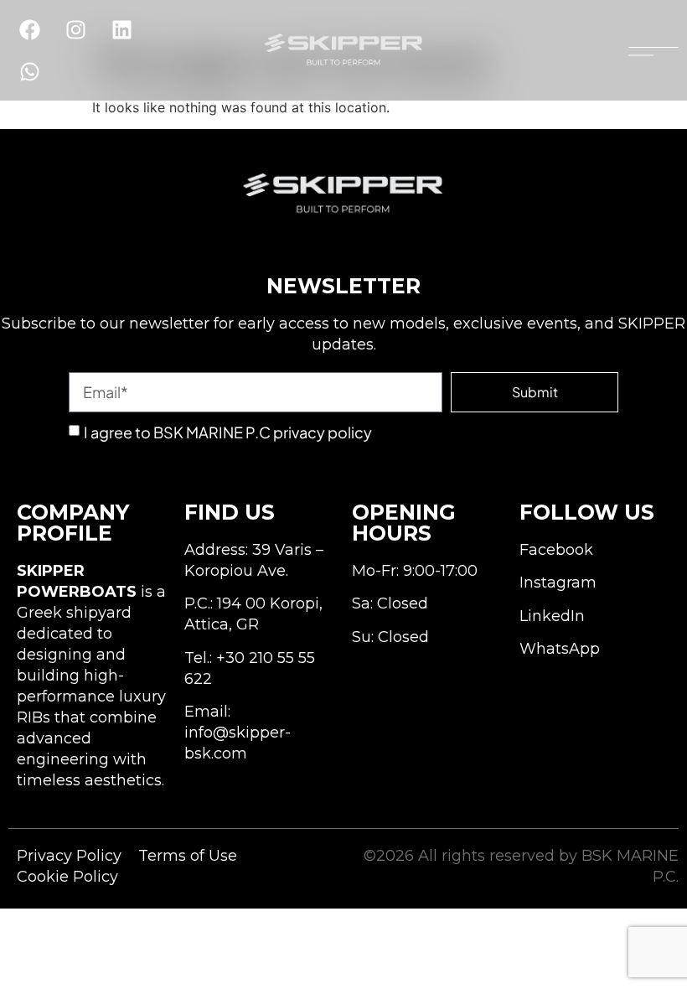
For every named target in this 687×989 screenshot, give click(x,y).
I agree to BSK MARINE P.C (228, 432)
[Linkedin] (121, 29)
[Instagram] (75, 29)
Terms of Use (187, 856)
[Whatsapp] (29, 71)
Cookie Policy (67, 876)
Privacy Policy (69, 856)
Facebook (556, 550)
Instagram (558, 582)
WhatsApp (559, 648)
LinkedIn (552, 616)
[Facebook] (29, 29)
